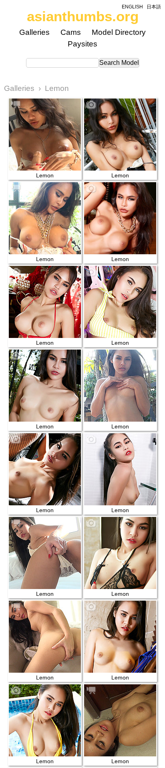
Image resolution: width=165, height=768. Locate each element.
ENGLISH (132, 7)
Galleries (34, 32)
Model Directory (119, 32)
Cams (70, 32)
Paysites (82, 44)
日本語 (154, 7)
